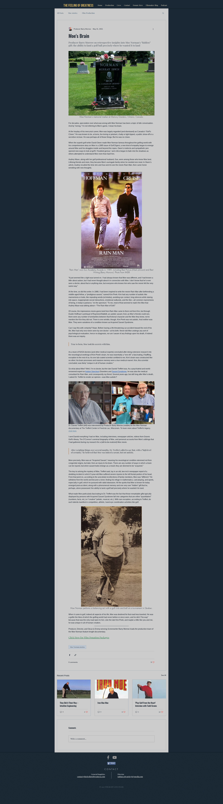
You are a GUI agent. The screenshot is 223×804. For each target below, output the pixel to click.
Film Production (88, 13)
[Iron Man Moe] (111, 689)
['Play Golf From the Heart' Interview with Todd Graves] (149, 689)
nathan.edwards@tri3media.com (130, 776)
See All (163, 675)
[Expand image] (90, 402)
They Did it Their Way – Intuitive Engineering (69, 704)
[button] (163, 13)
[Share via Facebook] (70, 655)
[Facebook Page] (108, 757)
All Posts (60, 13)
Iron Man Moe (103, 702)
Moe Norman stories (77, 647)
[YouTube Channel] (114, 757)
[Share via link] (75, 655)
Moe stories (72, 13)
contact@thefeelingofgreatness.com (91, 776)
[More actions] (153, 29)
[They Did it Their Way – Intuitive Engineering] (74, 689)
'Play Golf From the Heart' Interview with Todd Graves (146, 704)
